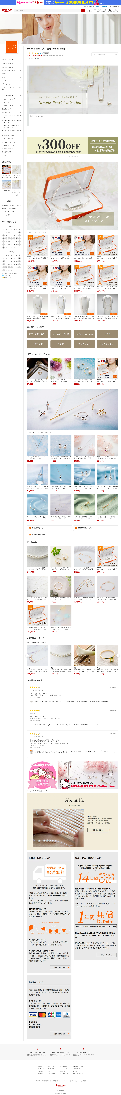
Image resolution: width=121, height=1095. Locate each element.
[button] (114, 6)
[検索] (83, 10)
